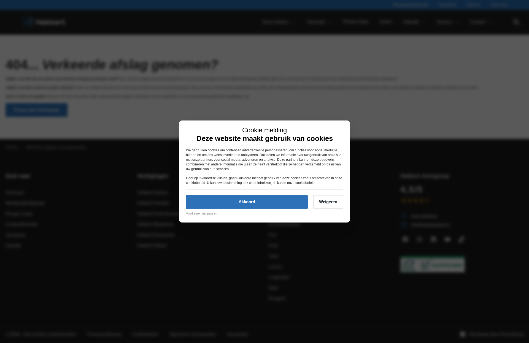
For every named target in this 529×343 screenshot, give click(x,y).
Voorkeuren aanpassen (201, 213)
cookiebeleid (195, 183)
